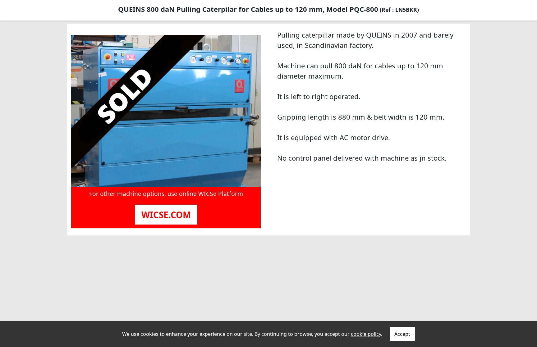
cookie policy (366, 334)
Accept (402, 334)
